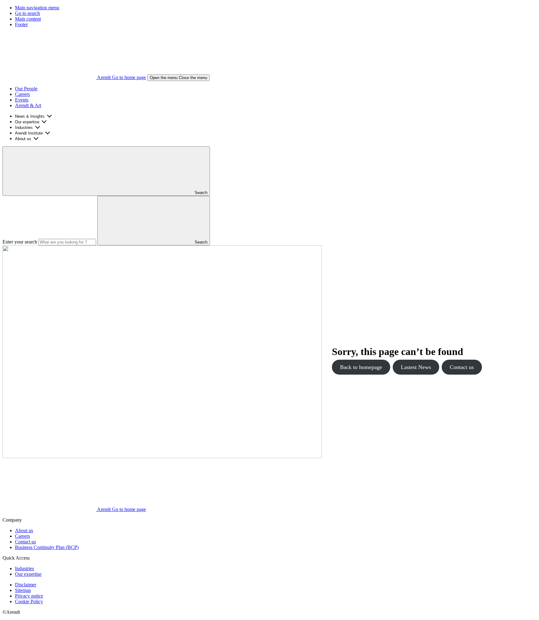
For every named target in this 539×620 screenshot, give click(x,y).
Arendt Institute (29, 133)
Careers (22, 94)
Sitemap (23, 590)
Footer (21, 24)
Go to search (27, 13)
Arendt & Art (28, 105)
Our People (26, 88)
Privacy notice (29, 596)
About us (23, 138)
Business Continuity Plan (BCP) (47, 547)
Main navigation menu (37, 7)
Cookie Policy (29, 601)
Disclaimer (25, 584)
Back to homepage (361, 367)
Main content (28, 18)
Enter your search (19, 241)
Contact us (462, 367)
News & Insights (30, 116)
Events (21, 99)
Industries (24, 127)
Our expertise (27, 122)
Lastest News (416, 367)
